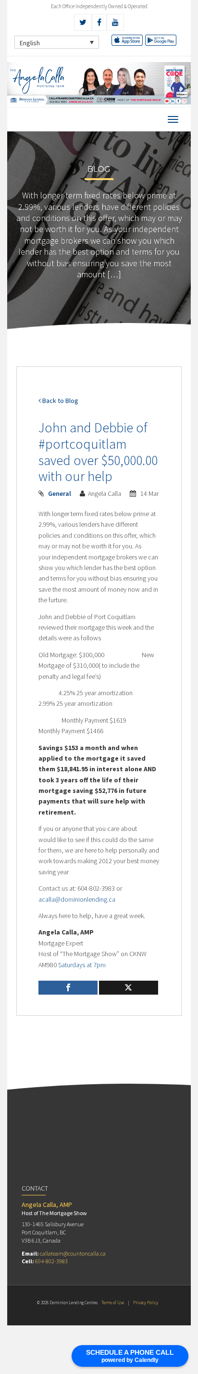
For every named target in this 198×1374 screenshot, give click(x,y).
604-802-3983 (51, 1261)
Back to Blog (59, 400)
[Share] (68, 988)
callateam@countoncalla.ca (73, 1253)
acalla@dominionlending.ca (76, 899)
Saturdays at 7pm (82, 964)
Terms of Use (112, 1302)
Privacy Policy (145, 1302)
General (59, 493)
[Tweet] (128, 988)
